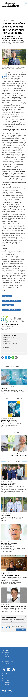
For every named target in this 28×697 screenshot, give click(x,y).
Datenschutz (6, 684)
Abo (3, 675)
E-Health (5, 656)
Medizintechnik (8, 661)
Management (6, 652)
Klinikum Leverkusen (11, 309)
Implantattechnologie (11, 300)
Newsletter (6, 673)
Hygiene (5, 658)
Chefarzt (7, 296)
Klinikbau (6, 663)
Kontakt (5, 677)
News (12, 20)
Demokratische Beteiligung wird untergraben (9, 544)
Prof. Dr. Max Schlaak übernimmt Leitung (13, 606)
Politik (8, 541)
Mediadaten (6, 679)
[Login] (23, 3)
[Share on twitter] (6, 357)
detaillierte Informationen (10, 343)
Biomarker (4, 388)
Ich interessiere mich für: (9, 337)
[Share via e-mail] (16, 357)
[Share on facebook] (2, 357)
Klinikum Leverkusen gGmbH (10, 324)
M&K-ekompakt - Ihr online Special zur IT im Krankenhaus (10, 421)
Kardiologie (8, 305)
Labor (4, 660)
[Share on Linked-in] (9, 357)
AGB (3, 686)
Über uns (5, 680)
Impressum (6, 682)
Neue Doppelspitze (6, 515)
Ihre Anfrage (6, 347)
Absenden (21, 629)
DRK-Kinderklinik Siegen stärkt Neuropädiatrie (8, 483)
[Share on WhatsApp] (12, 357)
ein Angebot (7, 339)
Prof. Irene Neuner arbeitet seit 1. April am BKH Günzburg (10, 574)
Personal (9, 481)
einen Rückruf (7, 341)
